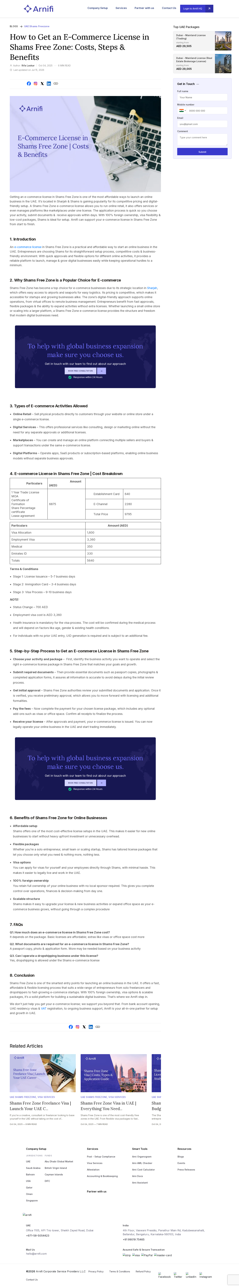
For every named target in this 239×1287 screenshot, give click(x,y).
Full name (182, 91)
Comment (182, 131)
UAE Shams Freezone (36, 26)
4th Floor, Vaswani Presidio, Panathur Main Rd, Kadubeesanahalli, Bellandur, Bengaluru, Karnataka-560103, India (164, 1232)
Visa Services (46, 1097)
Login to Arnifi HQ (192, 8)
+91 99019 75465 (134, 1239)
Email (180, 118)
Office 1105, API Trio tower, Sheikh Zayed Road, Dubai (59, 1230)
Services (121, 8)
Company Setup (97, 8)
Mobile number (185, 104)
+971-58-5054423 (37, 1235)
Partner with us (144, 8)
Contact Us (169, 8)
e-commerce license (27, 247)
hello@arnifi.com (36, 1253)
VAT (43, 1008)
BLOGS (14, 26)
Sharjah (152, 288)
